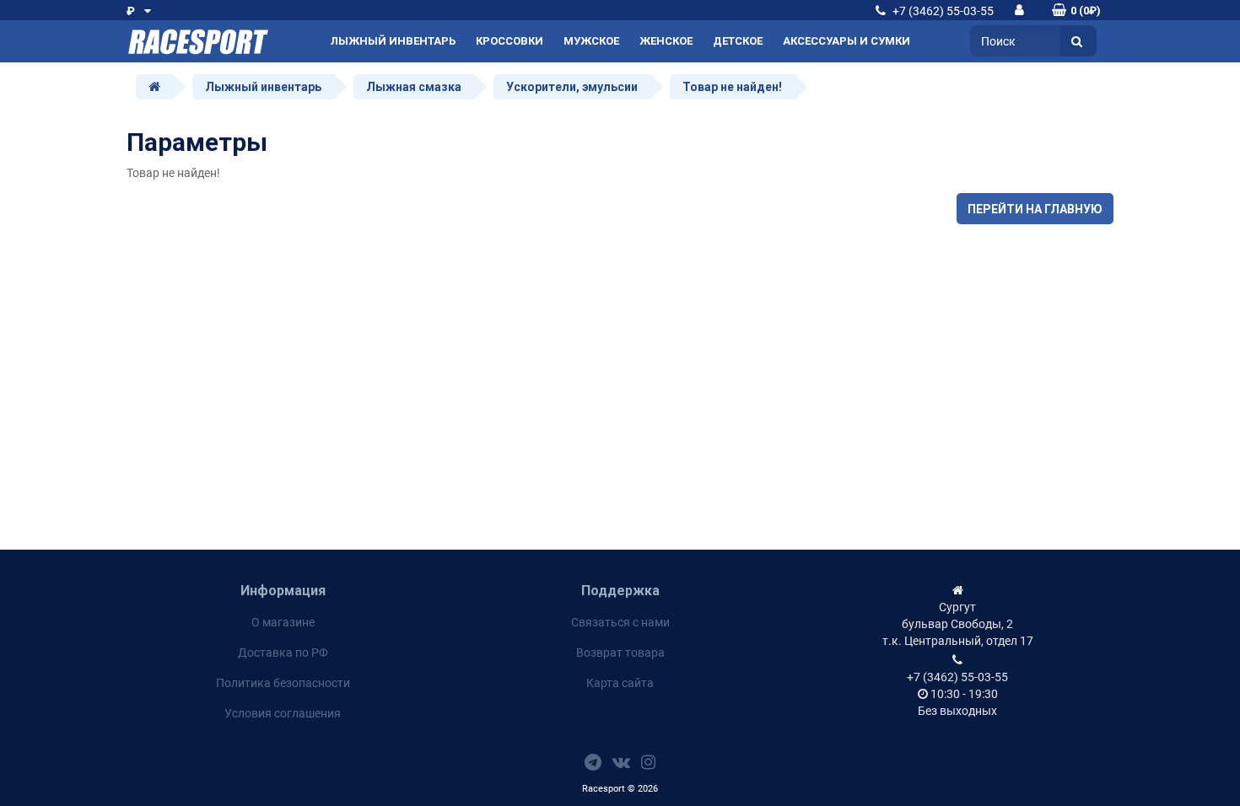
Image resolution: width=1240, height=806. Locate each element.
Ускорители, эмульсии (572, 87)
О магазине (283, 622)
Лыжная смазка (413, 87)
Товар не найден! (732, 87)
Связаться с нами (620, 622)
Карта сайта (620, 683)
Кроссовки (509, 41)
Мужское (591, 41)
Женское (666, 41)
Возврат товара (620, 652)
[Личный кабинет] (1019, 9)
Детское (738, 41)
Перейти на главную (1035, 209)
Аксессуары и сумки (846, 41)
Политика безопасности (283, 683)
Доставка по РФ (283, 652)
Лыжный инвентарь (393, 41)
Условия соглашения (282, 713)
